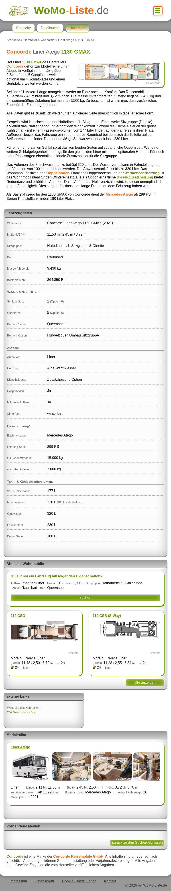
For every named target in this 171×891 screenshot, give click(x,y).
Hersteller (30, 40)
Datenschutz (45, 881)
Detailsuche (50, 28)
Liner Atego (66, 40)
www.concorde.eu (21, 711)
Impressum (18, 881)
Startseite (13, 40)
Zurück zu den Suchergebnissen (137, 842)
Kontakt (110, 881)
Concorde (48, 40)
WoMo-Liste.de (155, 885)
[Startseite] (21, 10)
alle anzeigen (145, 682)
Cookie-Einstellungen (79, 881)
